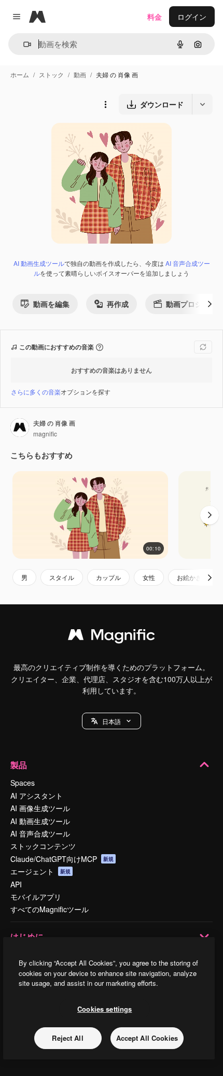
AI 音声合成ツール (40, 833)
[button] (111, 721)
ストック (51, 74)
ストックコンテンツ (43, 846)
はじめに (27, 936)
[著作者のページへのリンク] (19, 428)
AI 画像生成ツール (40, 808)
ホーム (19, 74)
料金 (154, 16)
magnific (45, 433)
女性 (149, 577)
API (16, 884)
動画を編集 (51, 304)
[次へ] (209, 304)
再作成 (118, 304)
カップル (108, 577)
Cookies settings (104, 1009)
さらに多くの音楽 (36, 391)
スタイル (61, 577)
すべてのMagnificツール (49, 909)
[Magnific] (111, 637)
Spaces (22, 782)
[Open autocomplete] (23, 44)
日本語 (111, 721)
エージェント (40, 871)
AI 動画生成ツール (38, 263)
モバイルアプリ (35, 896)
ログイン (191, 16)
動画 (80, 74)
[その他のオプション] (105, 104)
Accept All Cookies (147, 1038)
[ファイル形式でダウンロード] (202, 104)
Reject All (67, 1038)
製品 (18, 765)
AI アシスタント (36, 795)
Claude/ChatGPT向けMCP (62, 859)
